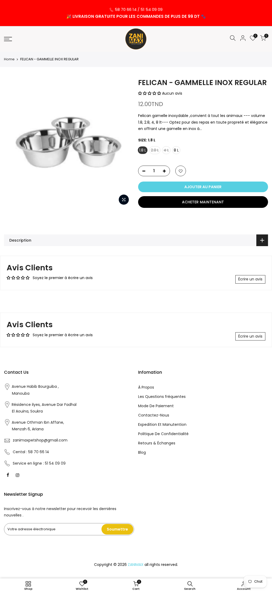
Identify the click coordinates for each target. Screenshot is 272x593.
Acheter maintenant (203, 202)
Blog (142, 452)
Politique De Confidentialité (163, 433)
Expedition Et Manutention (162, 424)
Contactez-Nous (153, 415)
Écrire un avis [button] (250, 279)
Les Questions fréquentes (162, 396)
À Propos (146, 387)
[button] (150, 93)
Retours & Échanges (156, 443)
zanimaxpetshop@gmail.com (40, 440)
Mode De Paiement (156, 406)
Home (9, 59)
